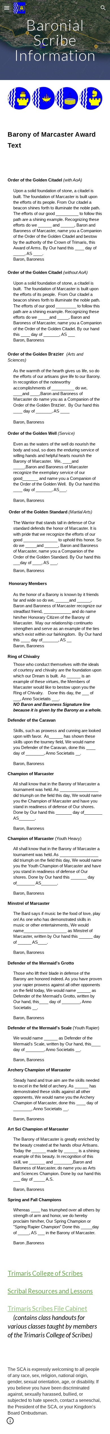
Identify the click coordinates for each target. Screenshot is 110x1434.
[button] (7, 7)
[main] (55, 40)
